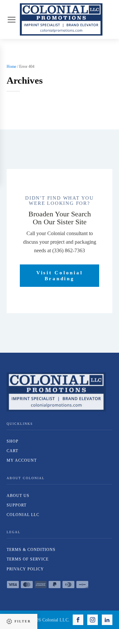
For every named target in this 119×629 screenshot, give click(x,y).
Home (11, 66)
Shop (13, 441)
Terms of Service (28, 559)
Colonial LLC (23, 514)
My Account (22, 460)
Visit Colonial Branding (59, 275)
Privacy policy (25, 569)
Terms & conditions (31, 549)
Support (16, 505)
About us (18, 495)
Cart (12, 451)
